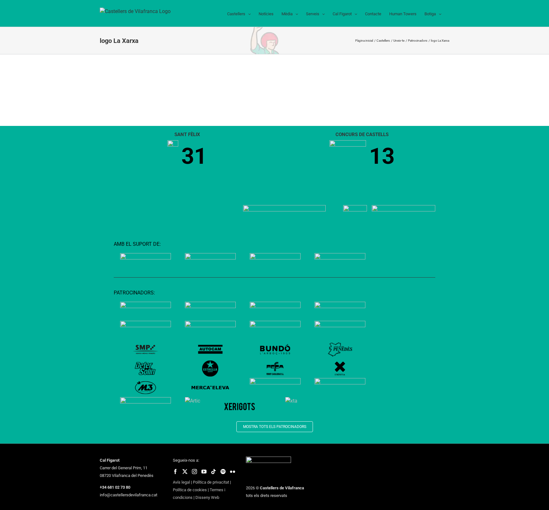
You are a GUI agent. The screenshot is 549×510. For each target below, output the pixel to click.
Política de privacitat (211, 482)
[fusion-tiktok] (213, 471)
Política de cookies (190, 489)
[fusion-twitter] (184, 471)
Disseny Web (207, 497)
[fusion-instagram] (194, 471)
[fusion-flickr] (232, 471)
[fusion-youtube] (204, 471)
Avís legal (181, 482)
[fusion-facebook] (175, 471)
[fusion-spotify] (223, 471)
